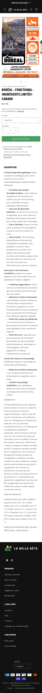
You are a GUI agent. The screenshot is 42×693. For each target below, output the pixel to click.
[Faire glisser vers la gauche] (15, 82)
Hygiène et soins (12, 590)
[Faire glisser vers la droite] (26, 82)
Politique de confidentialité (16, 626)
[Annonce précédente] (4, 3)
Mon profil (9, 641)
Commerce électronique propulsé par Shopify (23, 685)
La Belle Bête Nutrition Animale (20, 683)
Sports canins (11, 580)
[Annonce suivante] (37, 3)
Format (4, 115)
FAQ (6, 615)
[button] (4, 9)
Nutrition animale (12, 575)
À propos (8, 610)
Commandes (10, 646)
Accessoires (10, 585)
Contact (8, 621)
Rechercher (10, 596)
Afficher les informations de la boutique (17, 156)
